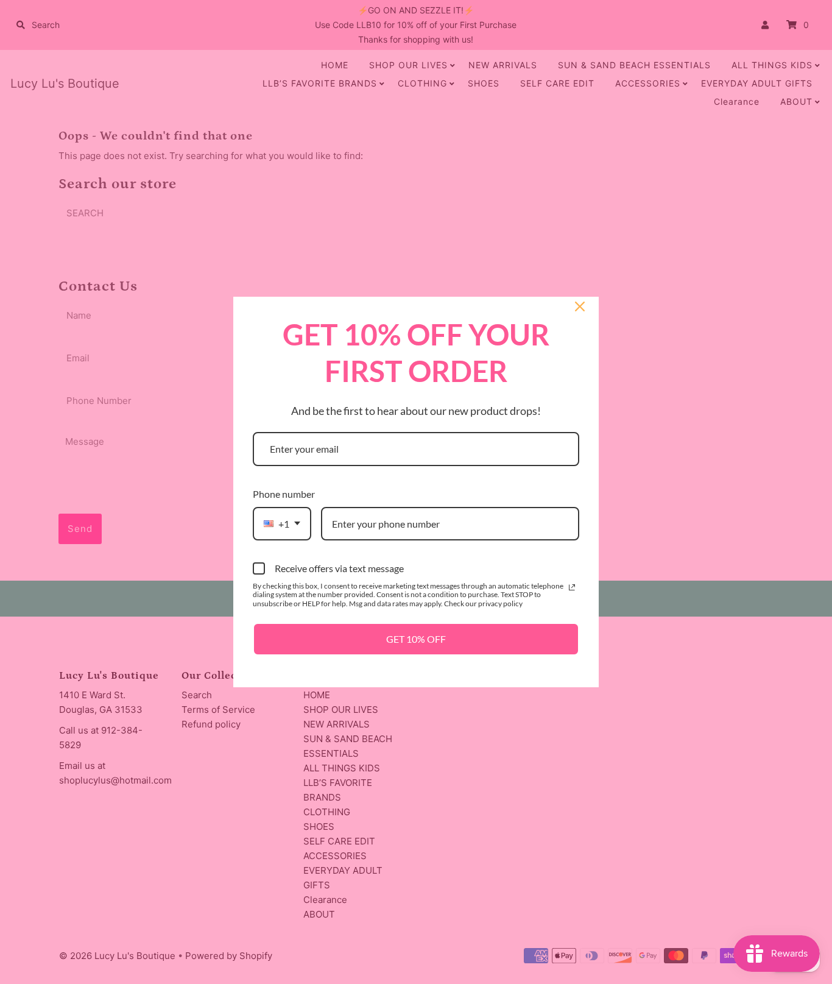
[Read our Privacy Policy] (572, 587)
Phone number (284, 494)
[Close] (580, 306)
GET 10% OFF (416, 639)
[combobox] (282, 523)
